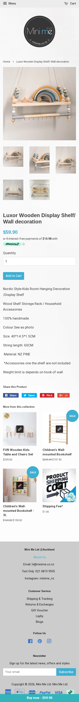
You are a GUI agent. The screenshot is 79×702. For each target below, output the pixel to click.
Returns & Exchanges (40, 604)
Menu (12, 3)
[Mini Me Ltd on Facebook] (30, 642)
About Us (39, 557)
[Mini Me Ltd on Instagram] (49, 642)
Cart (72, 3)
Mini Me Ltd (43, 684)
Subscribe (66, 672)
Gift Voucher (39, 610)
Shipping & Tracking (39, 599)
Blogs (39, 622)
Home (6, 61)
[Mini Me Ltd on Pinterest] (39, 642)
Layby (39, 616)
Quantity (9, 253)
